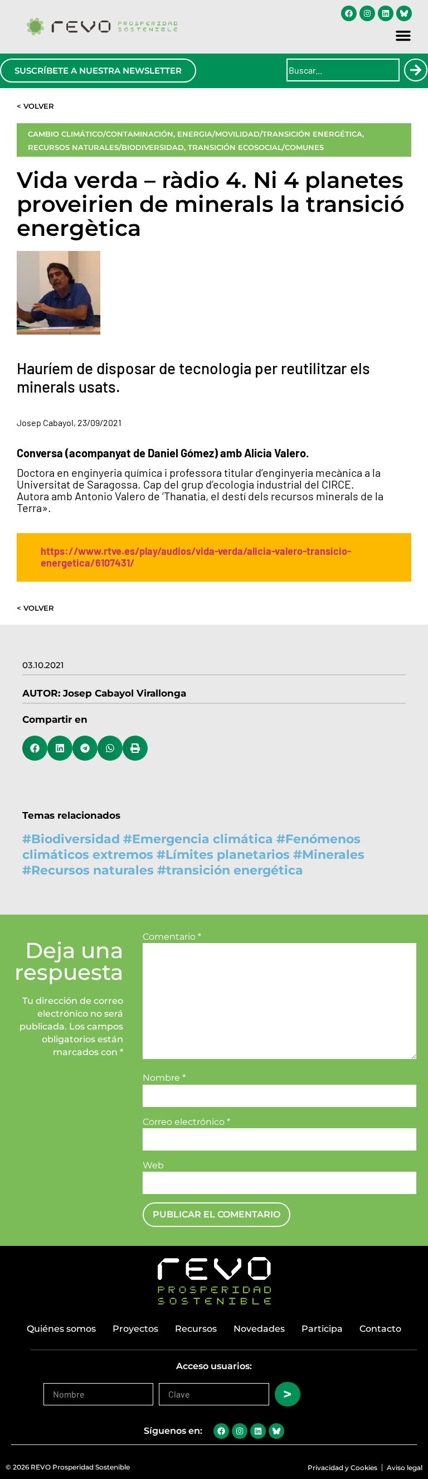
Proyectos (135, 1328)
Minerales (333, 854)
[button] (403, 35)
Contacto (380, 1328)
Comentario (172, 936)
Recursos (196, 1328)
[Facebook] (349, 13)
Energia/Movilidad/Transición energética (269, 133)
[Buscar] (415, 70)
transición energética (234, 870)
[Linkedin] (385, 13)
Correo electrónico (186, 1122)
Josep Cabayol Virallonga (124, 693)
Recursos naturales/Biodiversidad (106, 147)
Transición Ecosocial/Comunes (256, 147)
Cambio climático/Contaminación (100, 133)
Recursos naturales (92, 870)
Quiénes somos (61, 1328)
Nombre (164, 1078)
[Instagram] (367, 13)
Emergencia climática (202, 839)
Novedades (259, 1328)
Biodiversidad (75, 839)
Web (153, 1165)
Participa (322, 1328)
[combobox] (343, 70)
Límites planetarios (228, 854)
